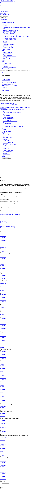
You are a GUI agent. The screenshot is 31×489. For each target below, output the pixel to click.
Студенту (3, 50)
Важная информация (6, 139)
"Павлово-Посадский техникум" (9, 9)
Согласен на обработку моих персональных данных (9, 486)
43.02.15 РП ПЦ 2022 (3, 251)
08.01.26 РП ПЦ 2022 (3, 455)
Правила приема (5, 45)
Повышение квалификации (7, 63)
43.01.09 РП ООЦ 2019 (3, 268)
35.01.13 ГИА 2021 (2, 308)
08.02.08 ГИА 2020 (2, 423)
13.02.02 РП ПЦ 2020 (3, 407)
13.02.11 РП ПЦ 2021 (3, 336)
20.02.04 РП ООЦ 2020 (3, 465)
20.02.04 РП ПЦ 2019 (3, 461)
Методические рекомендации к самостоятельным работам (8, 227)
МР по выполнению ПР (3, 221)
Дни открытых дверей (6, 134)
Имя (1, 482)
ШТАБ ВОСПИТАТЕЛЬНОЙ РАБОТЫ (10, 39)
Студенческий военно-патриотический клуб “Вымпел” (9, 85)
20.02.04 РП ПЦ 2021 (3, 472)
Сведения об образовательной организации (8, 22)
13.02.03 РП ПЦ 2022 (3, 358)
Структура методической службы (7, 62)
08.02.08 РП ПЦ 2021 (3, 427)
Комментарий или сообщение (4, 484)
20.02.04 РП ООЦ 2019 (3, 459)
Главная (3, 72)
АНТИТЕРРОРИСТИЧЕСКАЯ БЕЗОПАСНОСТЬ (9, 82)
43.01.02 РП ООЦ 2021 (3, 275)
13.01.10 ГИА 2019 (2, 365)
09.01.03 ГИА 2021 (2, 416)
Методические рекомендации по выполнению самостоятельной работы (10, 214)
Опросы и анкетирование (5, 90)
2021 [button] (0, 211)
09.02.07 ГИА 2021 (2, 397)
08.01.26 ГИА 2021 (2, 451)
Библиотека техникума (6, 58)
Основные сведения (6, 23)
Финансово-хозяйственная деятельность (8, 29)
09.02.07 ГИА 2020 (2, 392)
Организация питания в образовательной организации (10, 32)
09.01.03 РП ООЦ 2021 (3, 413)
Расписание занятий (6, 51)
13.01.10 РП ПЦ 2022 (3, 379)
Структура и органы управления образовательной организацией (12, 112)
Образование (5, 25)
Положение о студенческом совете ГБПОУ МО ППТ (7, 103)
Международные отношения (7, 120)
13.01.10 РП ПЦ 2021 (3, 375)
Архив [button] (1, 218)
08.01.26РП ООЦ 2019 (3, 437)
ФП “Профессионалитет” (6, 49)
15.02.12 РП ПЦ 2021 (3, 301)
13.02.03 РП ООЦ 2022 (3, 357)
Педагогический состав (6, 26)
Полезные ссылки (5, 66)
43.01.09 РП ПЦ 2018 (3, 264)
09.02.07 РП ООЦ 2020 (3, 389)
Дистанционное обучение (6, 148)
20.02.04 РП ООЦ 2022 (3, 476)
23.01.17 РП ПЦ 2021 (3, 324)
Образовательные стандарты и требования (9, 33)
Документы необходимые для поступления (9, 136)
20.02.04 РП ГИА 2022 (3, 479)
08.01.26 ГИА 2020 (2, 445)
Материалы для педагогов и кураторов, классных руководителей (14, 37)
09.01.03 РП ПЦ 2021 (3, 414)
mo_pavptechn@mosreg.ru (3, 19)
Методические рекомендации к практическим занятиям (7, 226)
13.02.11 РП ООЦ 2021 (3, 334)
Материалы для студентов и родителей (10, 38)
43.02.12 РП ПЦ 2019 (3, 257)
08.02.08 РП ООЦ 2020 (3, 420)
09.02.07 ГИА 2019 (2, 386)
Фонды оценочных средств (4, 215)
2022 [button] (0, 248)
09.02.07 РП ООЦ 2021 (3, 400)
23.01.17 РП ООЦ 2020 (3, 318)
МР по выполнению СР (3, 222)
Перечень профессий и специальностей (8, 44)
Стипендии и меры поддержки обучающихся (9, 31)
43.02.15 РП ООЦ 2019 (3, 234)
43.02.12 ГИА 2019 (2, 258)
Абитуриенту (3, 43)
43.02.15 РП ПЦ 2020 (3, 241)
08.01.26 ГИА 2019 (2, 440)
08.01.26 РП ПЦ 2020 (3, 444)
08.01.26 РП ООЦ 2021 (3, 448)
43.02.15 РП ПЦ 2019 (3, 236)
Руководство (5, 114)
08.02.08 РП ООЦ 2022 (3, 431)
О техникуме (5, 42)
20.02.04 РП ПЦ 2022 (3, 477)
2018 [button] (0, 261)
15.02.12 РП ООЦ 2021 (3, 300)
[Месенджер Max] (15, 4)
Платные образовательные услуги (8, 47)
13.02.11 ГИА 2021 (2, 337)
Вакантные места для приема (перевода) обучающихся (10, 30)
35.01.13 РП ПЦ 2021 (3, 307)
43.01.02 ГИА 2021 (2, 278)
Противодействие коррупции (7, 131)
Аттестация (4, 64)
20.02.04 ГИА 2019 (2, 462)
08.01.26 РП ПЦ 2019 (3, 438)
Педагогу (3, 61)
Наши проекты (5, 41)
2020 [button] (0, 293)
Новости (4, 40)
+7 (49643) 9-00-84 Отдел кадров (4, 13)
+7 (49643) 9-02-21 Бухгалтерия (4, 14)
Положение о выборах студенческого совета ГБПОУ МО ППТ (8, 104)
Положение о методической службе (8, 150)
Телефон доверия (5, 54)
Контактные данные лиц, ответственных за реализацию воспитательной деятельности (17, 36)
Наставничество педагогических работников (9, 67)
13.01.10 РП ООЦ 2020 (3, 368)
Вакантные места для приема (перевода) (8, 46)
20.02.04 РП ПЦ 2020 (3, 466)
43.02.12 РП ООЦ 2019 (3, 255)
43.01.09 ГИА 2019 (2, 271)
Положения (3, 86)
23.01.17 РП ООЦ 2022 (3, 328)
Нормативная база (7, 125)
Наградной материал (6, 153)
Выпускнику (3, 60)
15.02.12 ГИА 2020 (2, 297)
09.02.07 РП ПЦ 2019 (3, 385)
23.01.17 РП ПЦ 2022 (3, 329)
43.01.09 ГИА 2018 (2, 265)
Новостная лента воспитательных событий (11, 35)
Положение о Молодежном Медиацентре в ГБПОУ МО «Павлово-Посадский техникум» (12, 109)
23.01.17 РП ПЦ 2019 (3, 314)
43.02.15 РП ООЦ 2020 (3, 240)
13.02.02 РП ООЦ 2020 (3, 406)
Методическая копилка (6, 65)
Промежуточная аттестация (5, 89)
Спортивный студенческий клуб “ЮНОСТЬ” (9, 56)
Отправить (1, 487)
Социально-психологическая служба (8, 142)
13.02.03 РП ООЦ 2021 (3, 351)
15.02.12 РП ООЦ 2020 (3, 294)
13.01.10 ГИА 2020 (2, 371)
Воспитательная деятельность (7, 123)
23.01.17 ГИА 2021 (2, 325)
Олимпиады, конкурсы (6, 34)
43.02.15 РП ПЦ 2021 (3, 247)
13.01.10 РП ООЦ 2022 (3, 378)
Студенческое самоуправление (7, 55)
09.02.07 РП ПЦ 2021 (3, 396)
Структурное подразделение (4, 11)
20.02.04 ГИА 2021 (2, 473)
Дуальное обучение (6, 57)
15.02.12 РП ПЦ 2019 (3, 290)
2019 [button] (0, 233)
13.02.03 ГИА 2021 (2, 354)
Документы (4, 24)
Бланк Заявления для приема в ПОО (8, 137)
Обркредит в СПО (4, 156)
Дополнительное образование (7, 53)
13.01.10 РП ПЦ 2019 (3, 364)
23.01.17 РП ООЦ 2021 (3, 322)
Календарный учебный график (7, 52)
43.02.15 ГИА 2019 (2, 237)
